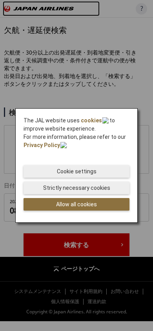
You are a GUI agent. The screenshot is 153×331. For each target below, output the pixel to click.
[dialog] (76, 165)
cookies (91, 120)
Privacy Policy (42, 145)
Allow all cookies (76, 204)
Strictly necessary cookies (76, 188)
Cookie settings (77, 171)
